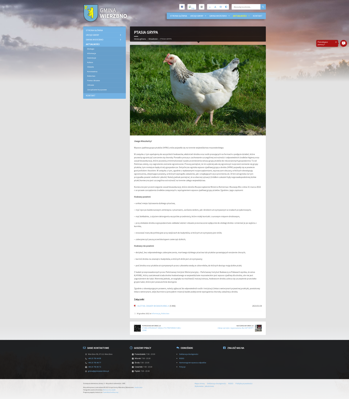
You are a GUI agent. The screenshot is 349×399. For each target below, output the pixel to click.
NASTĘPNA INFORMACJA (245, 326)
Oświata (90, 67)
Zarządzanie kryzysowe (97, 89)
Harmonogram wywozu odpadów (192, 362)
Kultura (90, 62)
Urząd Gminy (196, 15)
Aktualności (240, 15)
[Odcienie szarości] (226, 7)
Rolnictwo (165, 313)
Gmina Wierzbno (218, 15)
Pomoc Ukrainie (93, 80)
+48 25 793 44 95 (94, 358)
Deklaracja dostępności (188, 354)
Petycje (182, 367)
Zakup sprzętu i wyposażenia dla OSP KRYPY (236, 328)
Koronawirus (92, 71)
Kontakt (257, 15)
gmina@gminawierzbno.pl (98, 371)
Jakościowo (138, 387)
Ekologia (90, 49)
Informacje (156, 313)
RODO (181, 358)
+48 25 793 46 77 (94, 362)
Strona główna (178, 15)
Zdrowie (90, 85)
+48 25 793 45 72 (94, 367)
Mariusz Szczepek (109, 390)
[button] (343, 43)
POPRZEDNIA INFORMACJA (151, 326)
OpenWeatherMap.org (110, 392)
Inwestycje (91, 58)
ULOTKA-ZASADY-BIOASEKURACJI (153, 305)
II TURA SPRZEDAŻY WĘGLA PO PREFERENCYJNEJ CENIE (161, 329)
